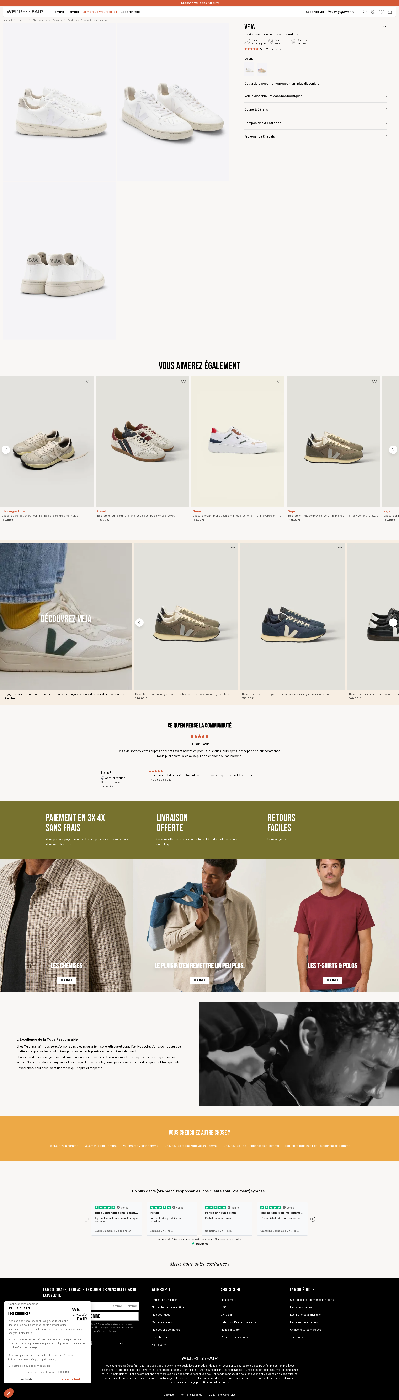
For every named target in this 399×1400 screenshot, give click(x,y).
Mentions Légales (191, 1394)
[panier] (390, 11)
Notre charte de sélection (168, 1307)
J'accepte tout (69, 1379)
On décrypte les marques (305, 1329)
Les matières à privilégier (306, 1314)
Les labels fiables (301, 1307)
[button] (9, 1393)
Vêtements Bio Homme (100, 1145)
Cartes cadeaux (162, 1322)
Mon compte (228, 1299)
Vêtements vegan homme (140, 1145)
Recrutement (160, 1337)
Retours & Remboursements (238, 1322)
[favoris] (381, 11)
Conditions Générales (222, 1394)
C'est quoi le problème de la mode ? (312, 1299)
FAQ (223, 1307)
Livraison (227, 1314)
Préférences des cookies (236, 1337)
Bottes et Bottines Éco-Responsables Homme (317, 1145)
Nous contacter (231, 1329)
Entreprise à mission (164, 1299)
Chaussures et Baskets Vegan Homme (191, 1145)
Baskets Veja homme (63, 1145)
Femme (116, 1306)
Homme (131, 1306)
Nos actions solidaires (166, 1329)
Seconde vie (315, 12)
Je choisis (26, 1379)
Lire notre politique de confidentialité (29, 1365)
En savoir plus (109, 1330)
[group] (59, 102)
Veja (249, 27)
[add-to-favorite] (383, 27)
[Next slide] (393, 450)
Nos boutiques (161, 1314)
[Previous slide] (6, 450)
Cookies (169, 1394)
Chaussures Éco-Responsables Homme (251, 1145)
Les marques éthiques (304, 1322)
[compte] (373, 11)
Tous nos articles (301, 1337)
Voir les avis (273, 49)
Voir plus (157, 1344)
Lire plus (9, 698)
